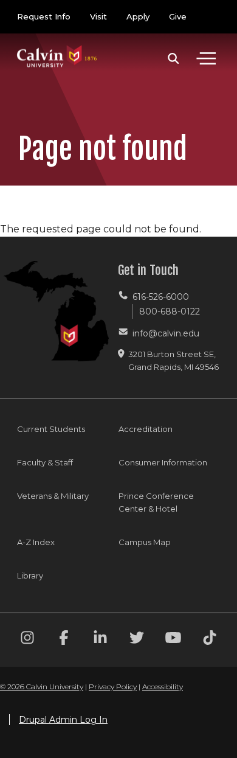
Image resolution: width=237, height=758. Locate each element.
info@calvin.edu (165, 333)
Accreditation (145, 429)
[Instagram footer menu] (27, 639)
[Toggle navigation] (206, 58)
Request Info (43, 16)
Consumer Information (162, 462)
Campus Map (144, 542)
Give (178, 16)
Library (30, 575)
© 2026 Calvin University (41, 686)
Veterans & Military (53, 496)
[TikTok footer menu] (210, 639)
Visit (98, 16)
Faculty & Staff (45, 462)
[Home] (57, 44)
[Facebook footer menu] (64, 639)
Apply (137, 16)
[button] (173, 58)
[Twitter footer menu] (137, 639)
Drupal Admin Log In (63, 719)
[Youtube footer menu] (173, 639)
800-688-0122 (169, 311)
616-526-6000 (160, 296)
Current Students (51, 429)
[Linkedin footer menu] (100, 639)
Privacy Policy (113, 686)
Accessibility (162, 686)
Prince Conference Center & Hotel (156, 502)
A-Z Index (36, 542)
